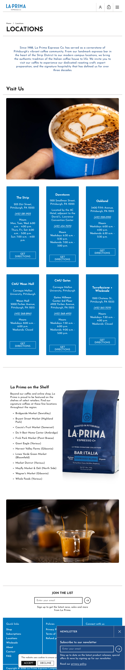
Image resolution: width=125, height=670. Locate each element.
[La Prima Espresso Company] (49, 7)
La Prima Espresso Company (43, 668)
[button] (108, 7)
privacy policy (78, 664)
